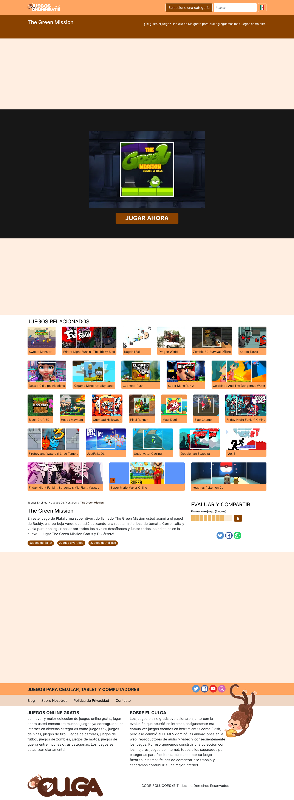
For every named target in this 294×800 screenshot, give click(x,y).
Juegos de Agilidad (103, 542)
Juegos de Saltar (40, 542)
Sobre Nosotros (54, 700)
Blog (31, 700)
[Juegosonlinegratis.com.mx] (44, 7)
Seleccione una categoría (189, 7)
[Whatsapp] (237, 535)
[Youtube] (213, 689)
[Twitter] (220, 535)
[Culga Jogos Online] (65, 785)
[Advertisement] (147, 74)
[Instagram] (222, 689)
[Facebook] (229, 535)
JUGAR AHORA (147, 218)
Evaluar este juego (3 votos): (209, 511)
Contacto (123, 700)
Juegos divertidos (71, 542)
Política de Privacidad (91, 700)
